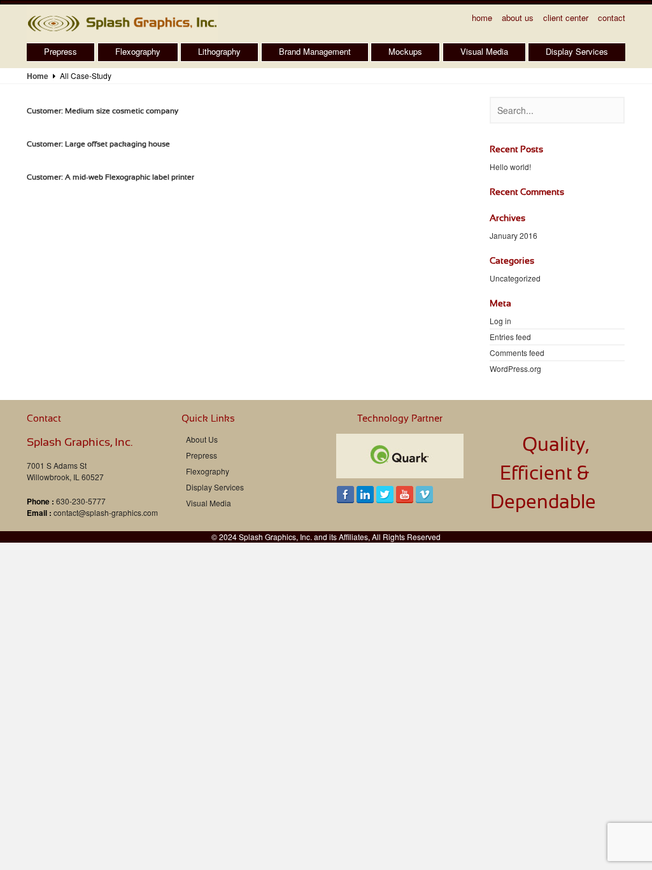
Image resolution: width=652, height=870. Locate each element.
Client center (565, 17)
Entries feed (510, 336)
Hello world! (510, 166)
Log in (500, 320)
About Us (518, 17)
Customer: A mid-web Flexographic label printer (110, 177)
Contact (611, 17)
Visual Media (484, 51)
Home (482, 17)
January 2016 (513, 235)
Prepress (60, 51)
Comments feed (517, 352)
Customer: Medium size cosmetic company (102, 110)
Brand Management (315, 51)
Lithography (219, 51)
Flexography (137, 51)
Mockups (405, 51)
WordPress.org (515, 368)
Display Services (577, 51)
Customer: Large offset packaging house (98, 143)
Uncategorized (515, 278)
